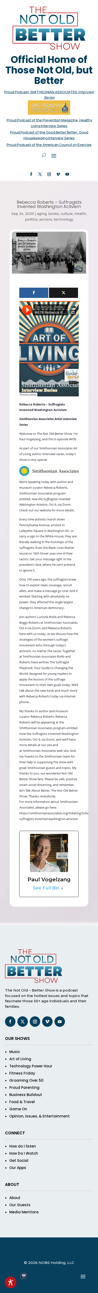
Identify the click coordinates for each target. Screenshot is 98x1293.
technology (63, 219)
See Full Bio (46, 888)
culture (67, 214)
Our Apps (17, 1167)
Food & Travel (22, 1101)
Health (80, 214)
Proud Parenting (24, 1087)
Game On (18, 1108)
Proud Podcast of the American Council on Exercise (49, 144)
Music (14, 1051)
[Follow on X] (40, 174)
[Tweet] (63, 293)
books (53, 214)
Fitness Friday (22, 1073)
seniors (45, 219)
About (14, 1197)
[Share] (33, 293)
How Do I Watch (23, 1153)
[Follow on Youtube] (67, 174)
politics (31, 219)
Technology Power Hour (30, 1066)
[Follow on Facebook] (30, 174)
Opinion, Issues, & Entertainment (39, 1116)
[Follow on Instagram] (49, 174)
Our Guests (19, 1204)
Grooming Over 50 (26, 1080)
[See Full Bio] (62, 888)
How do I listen (22, 1146)
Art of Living (20, 1058)
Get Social (18, 1160)
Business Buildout (25, 1094)
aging (42, 214)
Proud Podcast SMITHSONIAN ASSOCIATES (41, 91)
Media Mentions (24, 1212)
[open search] (44, 155)
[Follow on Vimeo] (58, 174)
